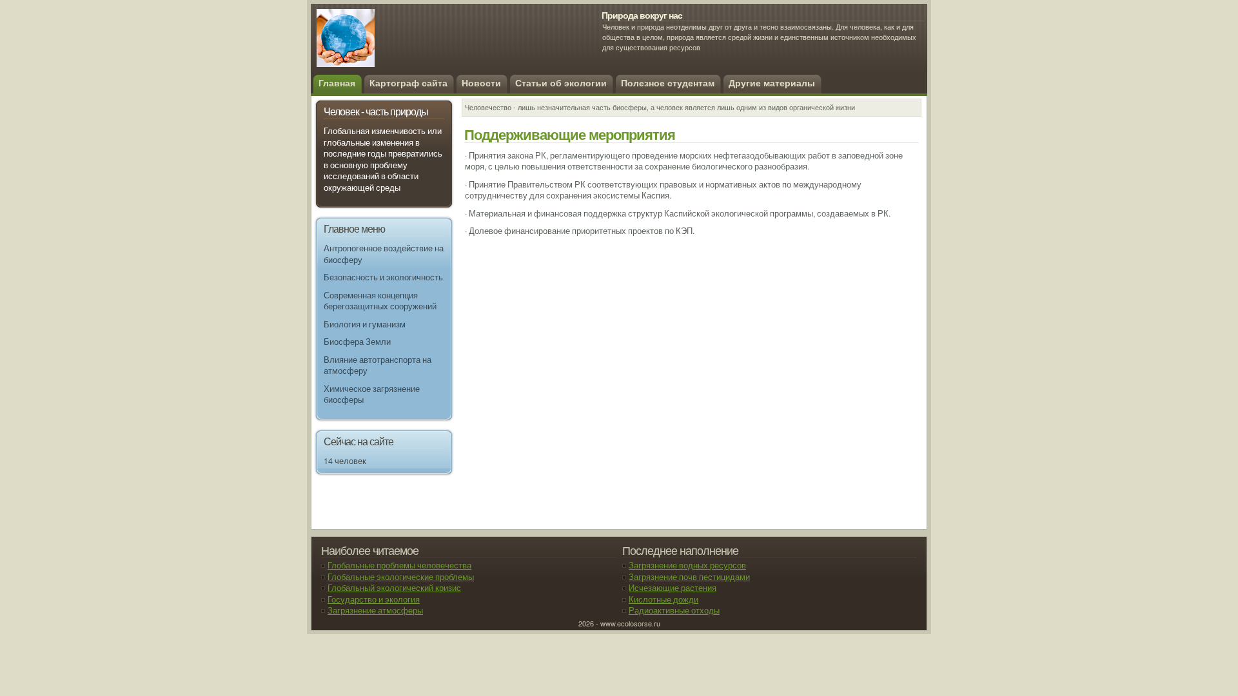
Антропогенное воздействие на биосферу (384, 254)
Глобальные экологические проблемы (401, 577)
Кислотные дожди (663, 599)
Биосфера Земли (357, 341)
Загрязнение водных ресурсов (687, 565)
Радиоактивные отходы (674, 610)
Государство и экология (374, 599)
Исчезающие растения (672, 588)
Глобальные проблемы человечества (399, 565)
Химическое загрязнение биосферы (372, 394)
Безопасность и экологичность (383, 277)
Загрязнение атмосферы (375, 610)
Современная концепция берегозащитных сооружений (380, 301)
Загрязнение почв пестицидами (689, 577)
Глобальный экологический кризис (394, 588)
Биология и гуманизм (365, 324)
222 (410, 45)
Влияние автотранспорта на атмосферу (377, 365)
